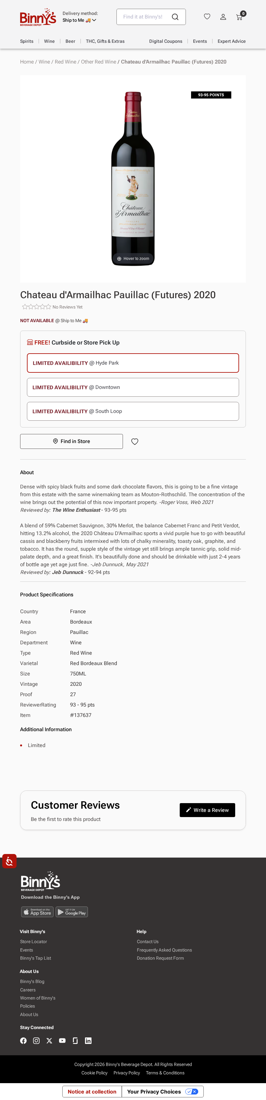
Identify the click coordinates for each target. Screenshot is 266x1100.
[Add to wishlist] (136, 442)
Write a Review (211, 810)
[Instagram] (36, 1041)
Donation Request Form (160, 958)
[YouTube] (62, 1041)
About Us (29, 1014)
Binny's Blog (32, 981)
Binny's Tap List (35, 958)
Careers (28, 990)
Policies (27, 1006)
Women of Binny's (37, 998)
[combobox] (151, 17)
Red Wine (65, 62)
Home (27, 62)
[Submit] (175, 17)
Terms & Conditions (165, 1072)
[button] (85, 17)
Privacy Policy (127, 1072)
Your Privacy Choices (154, 1091)
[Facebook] (23, 1041)
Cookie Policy (94, 1072)
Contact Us (148, 941)
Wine (44, 62)
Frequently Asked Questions (164, 950)
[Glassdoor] (75, 1041)
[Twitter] (49, 1041)
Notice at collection (92, 1091)
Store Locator (33, 941)
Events (26, 950)
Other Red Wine (98, 62)
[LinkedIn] (88, 1041)
